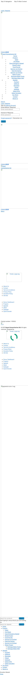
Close (1, 674)
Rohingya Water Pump (17, 76)
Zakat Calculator (16, 93)
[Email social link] (6, 271)
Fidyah (16, 87)
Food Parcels (16, 67)
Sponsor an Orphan (16, 69)
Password (7, 113)
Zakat (16, 60)
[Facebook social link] (2, 271)
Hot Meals (17, 61)
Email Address (8, 107)
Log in (3, 121)
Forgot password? (6, 118)
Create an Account (10, 105)
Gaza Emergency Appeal (16, 63)
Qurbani (16, 82)
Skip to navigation (6, 1)
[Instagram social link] (10, 271)
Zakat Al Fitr (16, 91)
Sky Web (17, 329)
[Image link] (14, 277)
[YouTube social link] (14, 271)
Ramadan (16, 85)
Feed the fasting (16, 71)
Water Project (16, 74)
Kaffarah (16, 84)
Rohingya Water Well (18, 78)
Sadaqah (16, 89)
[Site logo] (8, 54)
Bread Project (17, 65)
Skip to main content (20, 1)
